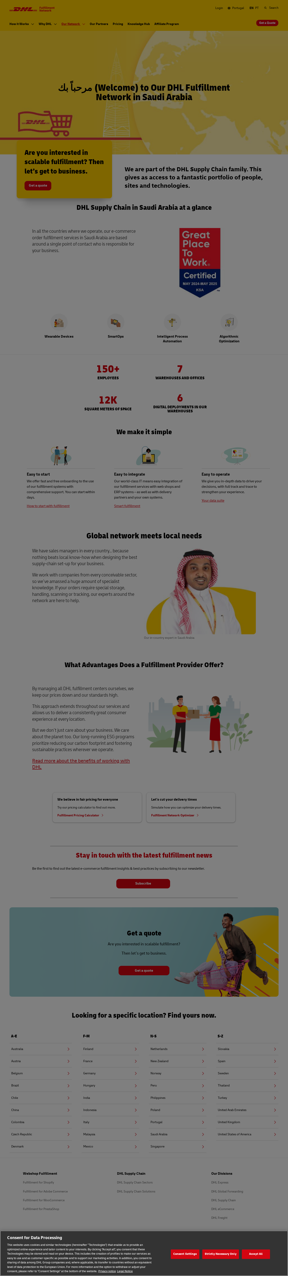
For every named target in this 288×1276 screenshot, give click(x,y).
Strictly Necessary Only (220, 1254)
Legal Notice (125, 1271)
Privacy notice (107, 1271)
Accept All (256, 1254)
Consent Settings (185, 1254)
